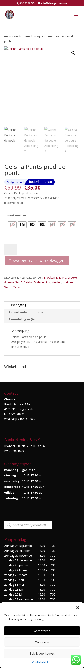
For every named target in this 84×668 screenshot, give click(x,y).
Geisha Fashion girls (37, 282)
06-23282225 (27, 3)
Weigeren (42, 642)
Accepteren (42, 631)
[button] (78, 608)
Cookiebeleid (40, 662)
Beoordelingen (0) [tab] (22, 319)
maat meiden (16, 215)
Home (8, 36)
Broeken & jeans (35, 36)
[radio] (12, 225)
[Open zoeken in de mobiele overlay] (28, 525)
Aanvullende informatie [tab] (26, 312)
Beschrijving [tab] (18, 305)
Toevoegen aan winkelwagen (37, 260)
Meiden (18, 36)
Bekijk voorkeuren (42, 653)
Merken (18, 287)
